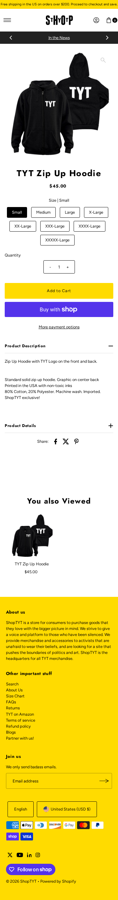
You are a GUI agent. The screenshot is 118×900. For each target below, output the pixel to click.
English (20, 809)
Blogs (11, 732)
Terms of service (20, 720)
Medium (43, 212)
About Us (14, 690)
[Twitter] (10, 856)
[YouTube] (20, 856)
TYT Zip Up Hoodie (32, 564)
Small (17, 212)
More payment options (59, 327)
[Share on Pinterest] (76, 441)
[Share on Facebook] (55, 441)
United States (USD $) (70, 809)
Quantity (13, 255)
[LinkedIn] (29, 856)
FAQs (11, 702)
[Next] (107, 38)
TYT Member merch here (81, 37)
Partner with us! (20, 738)
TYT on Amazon (20, 714)
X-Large (96, 212)
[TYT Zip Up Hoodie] (31, 535)
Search (12, 684)
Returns (13, 708)
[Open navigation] (7, 20)
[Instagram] (38, 856)
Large (70, 212)
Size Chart (15, 696)
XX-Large (22, 226)
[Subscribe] (104, 781)
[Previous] (11, 38)
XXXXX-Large (57, 240)
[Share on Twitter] (66, 441)
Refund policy (18, 726)
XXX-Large (55, 226)
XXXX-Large (89, 226)
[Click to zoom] (103, 60)
